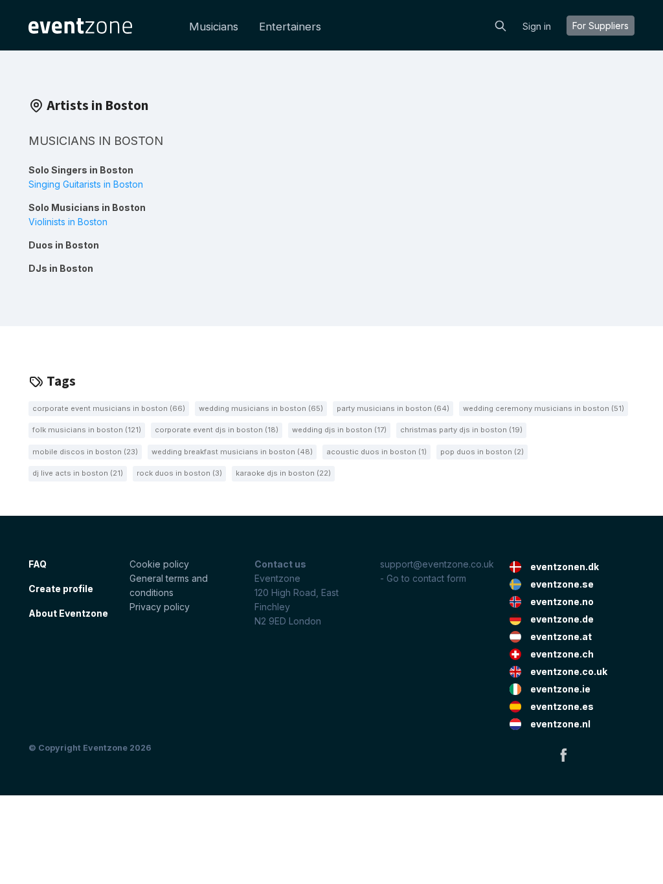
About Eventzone (68, 613)
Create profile (60, 588)
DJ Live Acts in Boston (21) (77, 473)
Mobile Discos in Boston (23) (85, 451)
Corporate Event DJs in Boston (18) (216, 429)
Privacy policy (159, 606)
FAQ (37, 563)
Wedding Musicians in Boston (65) (261, 408)
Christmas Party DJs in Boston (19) (461, 429)
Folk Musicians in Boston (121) (86, 429)
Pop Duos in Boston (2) (482, 451)
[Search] (500, 25)
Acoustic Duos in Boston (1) (376, 451)
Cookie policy (159, 563)
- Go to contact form (423, 578)
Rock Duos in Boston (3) (179, 473)
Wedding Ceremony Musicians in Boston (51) (543, 408)
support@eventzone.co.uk (437, 563)
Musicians (213, 26)
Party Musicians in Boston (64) (393, 408)
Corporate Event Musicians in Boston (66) (108, 408)
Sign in (537, 26)
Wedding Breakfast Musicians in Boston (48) (232, 451)
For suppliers (600, 25)
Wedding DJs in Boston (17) (339, 429)
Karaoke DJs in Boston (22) (283, 473)
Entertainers (290, 26)
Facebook (563, 754)
